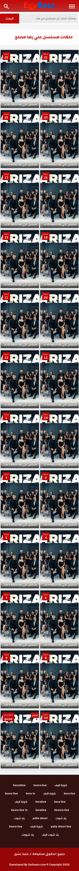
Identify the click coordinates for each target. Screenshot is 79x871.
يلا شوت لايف (50, 835)
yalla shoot (40, 818)
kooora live (61, 810)
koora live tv (19, 810)
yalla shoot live (61, 826)
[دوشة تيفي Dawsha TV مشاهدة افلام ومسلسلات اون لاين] (39, 5)
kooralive (19, 785)
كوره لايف (49, 793)
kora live (69, 793)
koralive (40, 802)
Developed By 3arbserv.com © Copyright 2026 (39, 864)
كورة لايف (61, 785)
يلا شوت (61, 818)
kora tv (30, 793)
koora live (40, 785)
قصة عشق (21, 854)
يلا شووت (27, 835)
